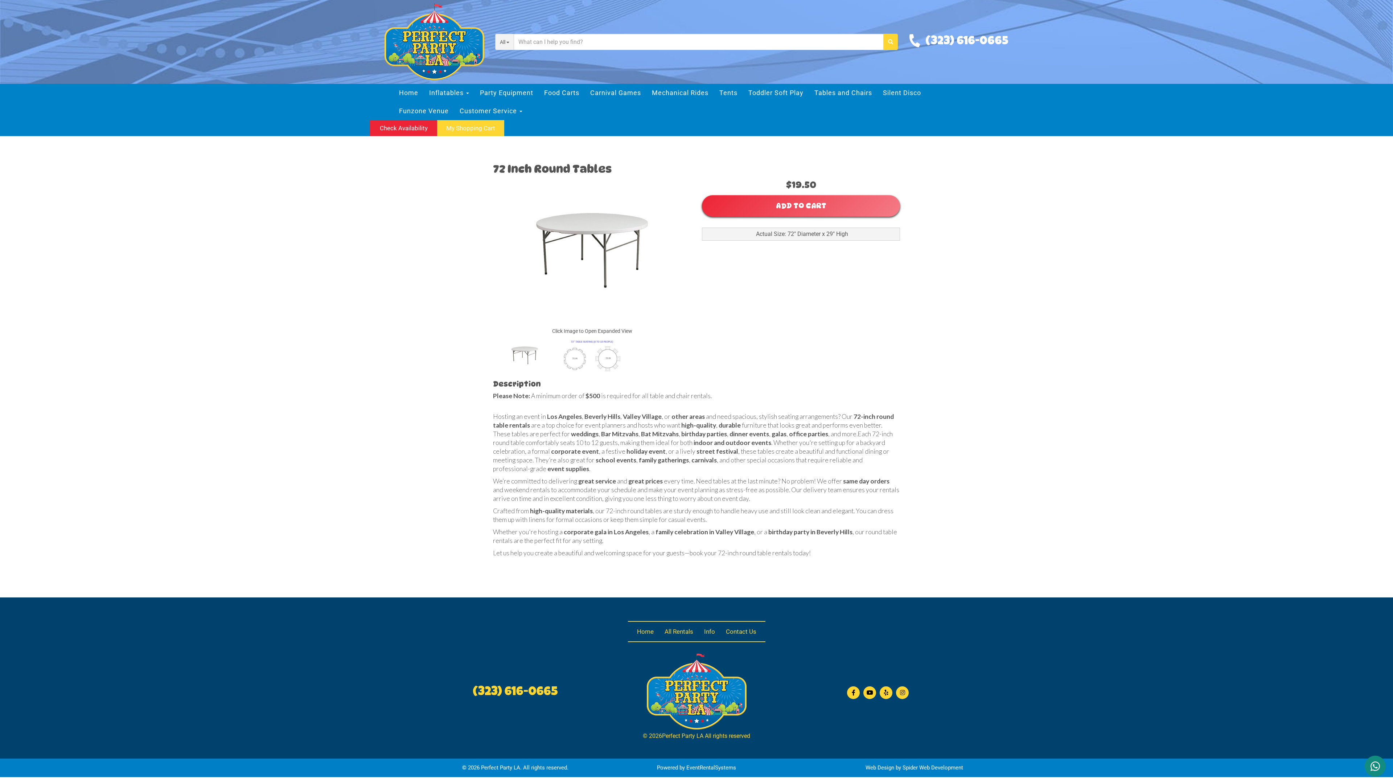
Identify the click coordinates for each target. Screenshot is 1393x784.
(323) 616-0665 (966, 42)
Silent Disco (902, 93)
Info (709, 631)
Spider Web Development (933, 767)
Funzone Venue (424, 111)
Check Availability (404, 128)
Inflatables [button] (447, 93)
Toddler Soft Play (776, 93)
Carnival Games (615, 93)
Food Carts (561, 93)
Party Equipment (506, 93)
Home (408, 93)
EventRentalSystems (711, 767)
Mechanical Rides (680, 93)
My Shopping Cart (470, 128)
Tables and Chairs (843, 93)
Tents (728, 93)
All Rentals (679, 631)
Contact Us (741, 631)
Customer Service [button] (489, 111)
